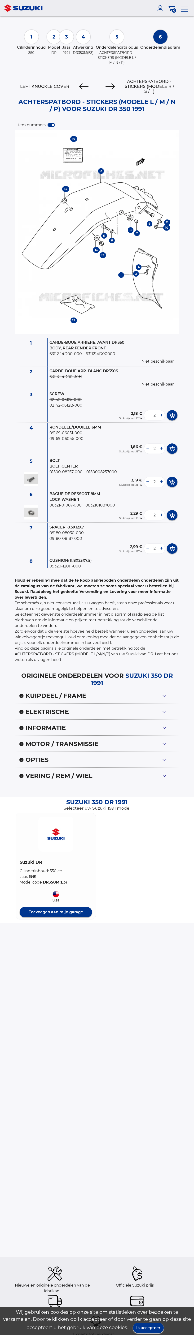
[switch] (51, 125)
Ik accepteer (148, 1328)
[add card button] (172, 415)
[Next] (110, 86)
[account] (161, 8)
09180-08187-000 (65, 538)
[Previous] (84, 86)
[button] (55, 834)
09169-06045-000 (66, 438)
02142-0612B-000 (65, 405)
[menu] (184, 8)
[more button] (161, 415)
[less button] (147, 415)
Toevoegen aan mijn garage (56, 912)
